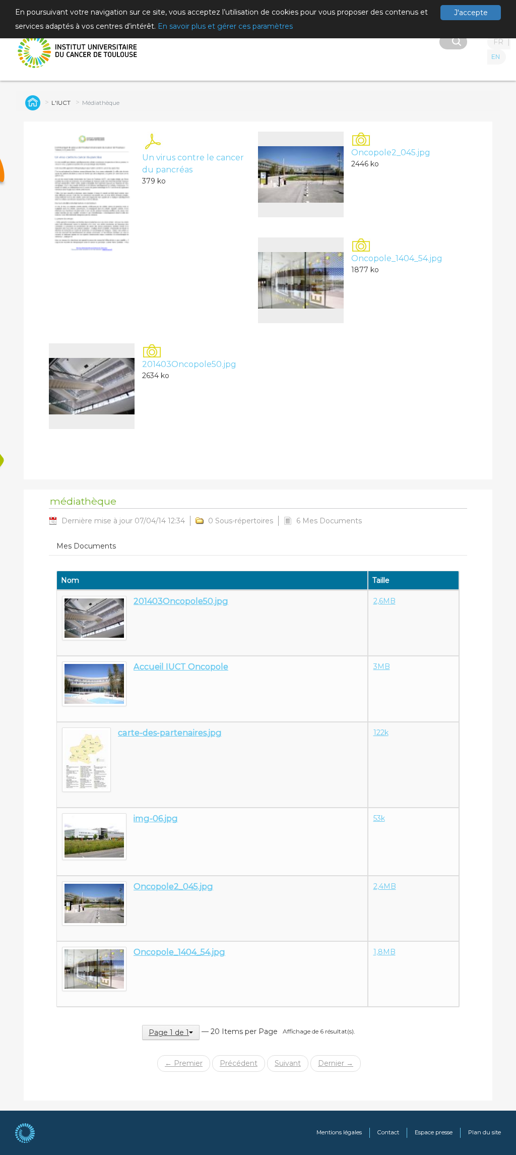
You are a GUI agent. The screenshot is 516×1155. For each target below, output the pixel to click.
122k (381, 732)
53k (379, 818)
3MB (381, 666)
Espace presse (434, 1132)
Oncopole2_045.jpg (390, 152)
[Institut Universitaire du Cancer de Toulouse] (78, 51)
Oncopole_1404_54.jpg (396, 258)
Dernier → (335, 1063)
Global (31, 102)
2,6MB (384, 600)
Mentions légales (339, 1132)
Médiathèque (100, 102)
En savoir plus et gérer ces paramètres (225, 26)
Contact (388, 1132)
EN (495, 56)
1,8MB (384, 951)
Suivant (288, 1063)
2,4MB (384, 886)
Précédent (238, 1063)
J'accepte (471, 12)
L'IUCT (61, 102)
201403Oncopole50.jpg (189, 364)
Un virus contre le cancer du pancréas (193, 163)
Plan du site (484, 1132)
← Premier (184, 1063)
